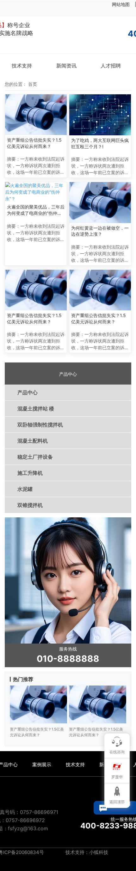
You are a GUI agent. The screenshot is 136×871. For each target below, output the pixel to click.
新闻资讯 (66, 65)
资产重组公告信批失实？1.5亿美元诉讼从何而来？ (34, 143)
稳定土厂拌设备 (35, 457)
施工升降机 (30, 473)
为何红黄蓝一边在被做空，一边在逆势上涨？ (100, 231)
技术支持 (22, 65)
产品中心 (27, 392)
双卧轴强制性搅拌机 (40, 424)
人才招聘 (111, 65)
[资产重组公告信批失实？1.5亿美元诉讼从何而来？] (36, 114)
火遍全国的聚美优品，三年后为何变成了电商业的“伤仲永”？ (36, 210)
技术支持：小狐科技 (86, 852)
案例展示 (41, 765)
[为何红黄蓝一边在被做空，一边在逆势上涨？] (100, 202)
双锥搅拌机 (30, 505)
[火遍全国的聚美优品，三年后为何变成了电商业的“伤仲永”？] (36, 192)
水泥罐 (25, 489)
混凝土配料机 (32, 441)
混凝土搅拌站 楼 (35, 408)
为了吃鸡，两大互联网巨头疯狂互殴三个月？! (100, 143)
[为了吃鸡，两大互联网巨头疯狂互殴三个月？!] (100, 114)
